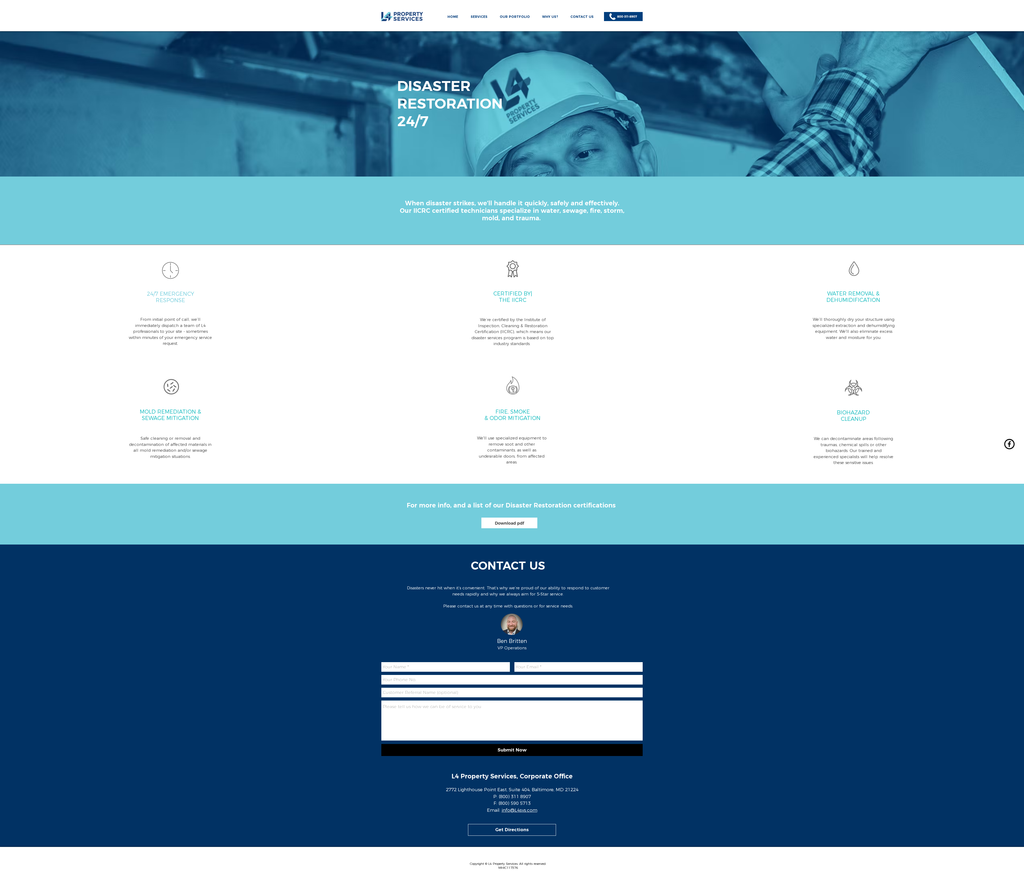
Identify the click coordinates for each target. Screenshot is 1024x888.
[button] (479, 14)
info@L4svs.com (519, 810)
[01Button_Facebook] (1009, 444)
